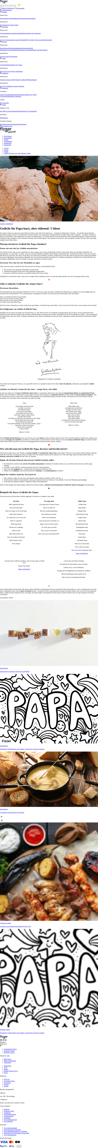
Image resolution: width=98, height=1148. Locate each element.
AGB (5, 1067)
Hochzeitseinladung (15, 48)
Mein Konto (7, 1059)
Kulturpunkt (7, 145)
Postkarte (4, 12)
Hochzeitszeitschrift (27, 48)
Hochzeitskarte (4, 48)
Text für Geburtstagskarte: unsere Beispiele (13, 40)
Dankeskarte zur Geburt (15, 65)
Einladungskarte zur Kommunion (27, 111)
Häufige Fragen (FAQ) (11, 1071)
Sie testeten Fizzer (6, 126)
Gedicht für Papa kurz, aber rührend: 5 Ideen (17, 153)
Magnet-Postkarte (20, 18)
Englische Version (9, 1051)
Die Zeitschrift (4, 103)
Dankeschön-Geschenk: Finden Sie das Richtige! (15, 671)
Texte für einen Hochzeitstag (8, 56)
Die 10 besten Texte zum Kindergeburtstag (39, 40)
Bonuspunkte (20, 8)
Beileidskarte (4, 118)
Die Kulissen (8, 136)
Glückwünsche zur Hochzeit (24, 50)
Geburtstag (4, 27)
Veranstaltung (8, 141)
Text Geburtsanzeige (10, 1135)
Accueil (6, 148)
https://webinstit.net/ (82, 553)
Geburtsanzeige (8, 1116)
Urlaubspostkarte (30, 18)
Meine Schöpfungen (10, 1061)
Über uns (6, 1079)
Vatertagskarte (13, 124)
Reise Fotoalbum (16, 96)
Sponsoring (7, 1083)
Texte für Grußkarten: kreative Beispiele (12, 86)
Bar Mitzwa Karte (5, 111)
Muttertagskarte (4, 124)
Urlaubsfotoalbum (5, 96)
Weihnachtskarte (32, 80)
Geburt (3, 58)
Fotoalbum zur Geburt (30, 94)
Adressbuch (7, 1062)
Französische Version (10, 1049)
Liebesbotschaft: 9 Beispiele (12, 1130)
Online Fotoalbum (5, 94)
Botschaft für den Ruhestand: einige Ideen (16, 1133)
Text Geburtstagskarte (10, 1128)
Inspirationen (8, 138)
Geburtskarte (4, 65)
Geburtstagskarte (5, 33)
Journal (6, 150)
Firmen (6, 1069)
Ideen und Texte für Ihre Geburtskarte (11, 71)
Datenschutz (7, 1066)
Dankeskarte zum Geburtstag (32, 33)
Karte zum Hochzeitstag (40, 50)
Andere (3, 105)
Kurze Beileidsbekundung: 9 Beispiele (15, 1131)
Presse (6, 1073)
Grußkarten (4, 73)
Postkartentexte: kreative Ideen (9, 25)
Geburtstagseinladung (16, 33)
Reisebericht (7, 143)
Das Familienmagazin (10, 1120)
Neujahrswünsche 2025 (7, 80)
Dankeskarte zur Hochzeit (8, 50)
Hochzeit (4, 42)
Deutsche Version (9, 1052)
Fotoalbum (4, 88)
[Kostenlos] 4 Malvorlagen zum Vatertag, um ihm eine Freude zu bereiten (22, 749)
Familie (6, 140)
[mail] (6, 1040)
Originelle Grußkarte (20, 80)
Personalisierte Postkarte (7, 18)
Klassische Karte (9, 1111)
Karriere (6, 1084)
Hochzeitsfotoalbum (17, 94)
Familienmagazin (6, 10)
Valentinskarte (22, 124)
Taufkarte (14, 111)
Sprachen (3, 1042)
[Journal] (8, 133)
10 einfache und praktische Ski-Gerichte (12, 812)
